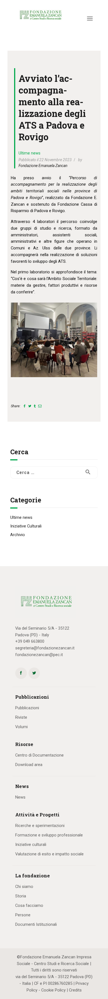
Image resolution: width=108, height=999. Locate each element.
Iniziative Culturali (26, 526)
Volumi (21, 726)
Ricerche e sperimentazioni (40, 825)
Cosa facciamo (29, 905)
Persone (22, 914)
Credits (75, 990)
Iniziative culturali (30, 844)
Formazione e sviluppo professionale (49, 835)
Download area (28, 764)
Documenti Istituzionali (36, 924)
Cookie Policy (53, 990)
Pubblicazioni (27, 707)
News (20, 797)
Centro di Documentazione (39, 755)
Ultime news (29, 153)
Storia (20, 896)
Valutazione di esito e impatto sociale (49, 853)
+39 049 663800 (29, 641)
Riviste (21, 717)
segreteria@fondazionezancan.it (44, 648)
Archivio (17, 534)
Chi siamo (24, 886)
